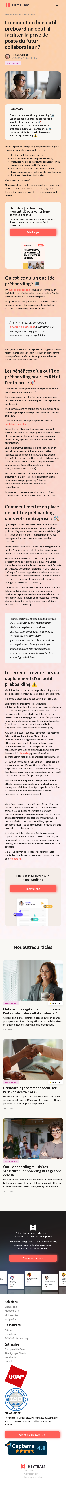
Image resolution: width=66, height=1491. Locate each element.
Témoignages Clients (15, 1353)
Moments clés (12, 1310)
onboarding (24, 753)
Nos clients (10, 1357)
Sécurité (28, 1470)
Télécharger (33, 232)
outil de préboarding (19, 289)
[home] (28, 5)
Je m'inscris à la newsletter (32, 1434)
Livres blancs (11, 1334)
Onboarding (11, 1306)
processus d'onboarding (22, 326)
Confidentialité (32, 1473)
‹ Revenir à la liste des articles (20, 14)
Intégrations (11, 1319)
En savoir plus (33, 888)
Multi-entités (11, 1315)
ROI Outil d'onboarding (16, 1338)
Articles (9, 1330)
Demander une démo (33, 1258)
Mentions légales (33, 1477)
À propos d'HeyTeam (15, 1349)
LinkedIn (9, 1361)
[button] (57, 5)
